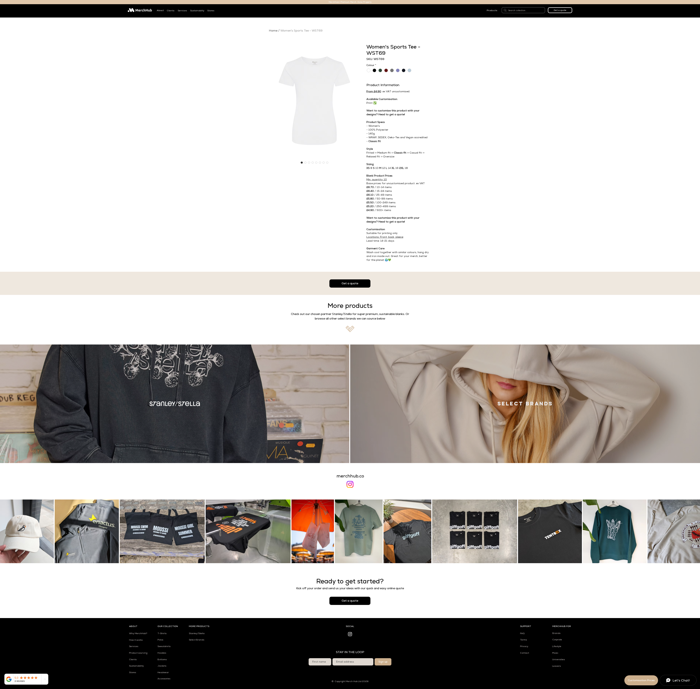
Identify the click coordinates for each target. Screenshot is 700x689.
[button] (160, 10)
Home (273, 30)
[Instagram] (350, 484)
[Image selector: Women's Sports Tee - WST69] (302, 162)
